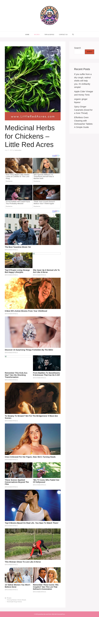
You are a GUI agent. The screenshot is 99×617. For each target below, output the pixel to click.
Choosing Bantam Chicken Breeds (16, 600)
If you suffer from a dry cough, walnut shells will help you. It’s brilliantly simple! (83, 80)
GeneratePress (61, 614)
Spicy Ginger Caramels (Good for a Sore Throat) (83, 109)
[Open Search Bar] (73, 35)
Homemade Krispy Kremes (14, 601)
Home (27, 34)
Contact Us (63, 34)
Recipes (37, 34)
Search (77, 48)
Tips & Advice (49, 34)
